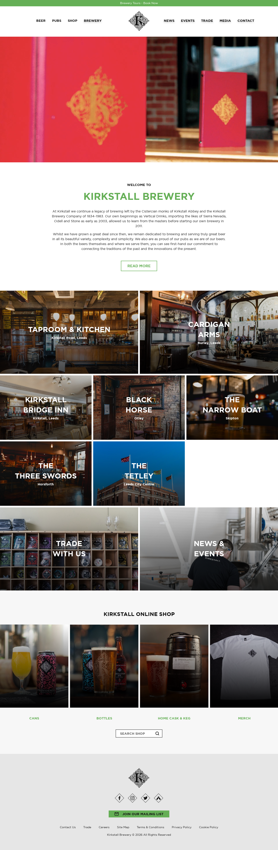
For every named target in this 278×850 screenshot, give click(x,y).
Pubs (56, 20)
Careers (104, 827)
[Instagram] (132, 798)
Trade (207, 20)
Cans (34, 718)
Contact (246, 20)
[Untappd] (158, 798)
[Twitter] (145, 798)
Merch (244, 718)
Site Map (123, 827)
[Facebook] (119, 798)
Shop (72, 20)
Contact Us (68, 827)
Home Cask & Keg (174, 718)
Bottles (104, 718)
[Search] (157, 733)
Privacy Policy (182, 827)
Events (188, 20)
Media (225, 20)
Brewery (93, 20)
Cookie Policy (208, 827)
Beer (41, 20)
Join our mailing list (142, 814)
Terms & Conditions (150, 827)
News (169, 20)
